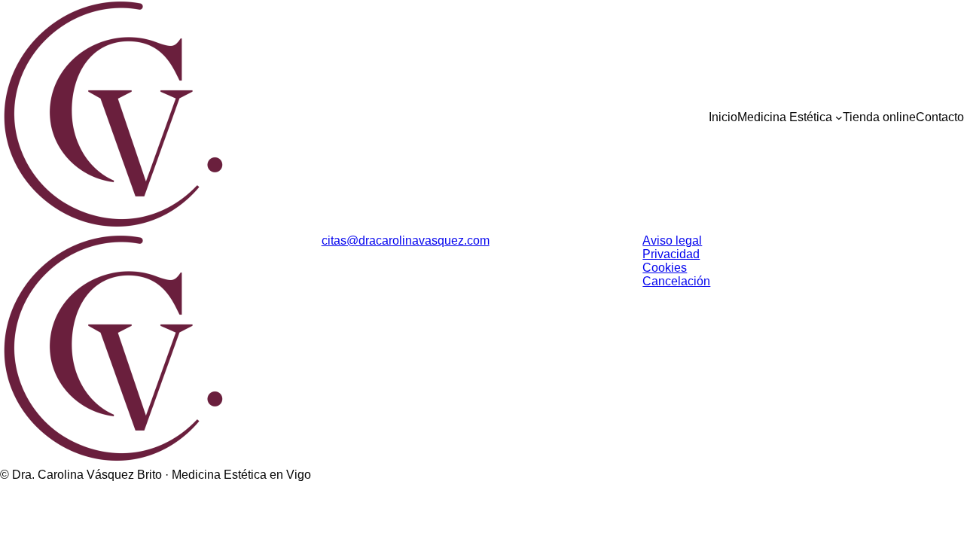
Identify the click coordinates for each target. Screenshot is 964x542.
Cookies (664, 267)
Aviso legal (672, 240)
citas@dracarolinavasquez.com (406, 240)
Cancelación (676, 281)
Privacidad (671, 254)
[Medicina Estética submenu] (839, 117)
